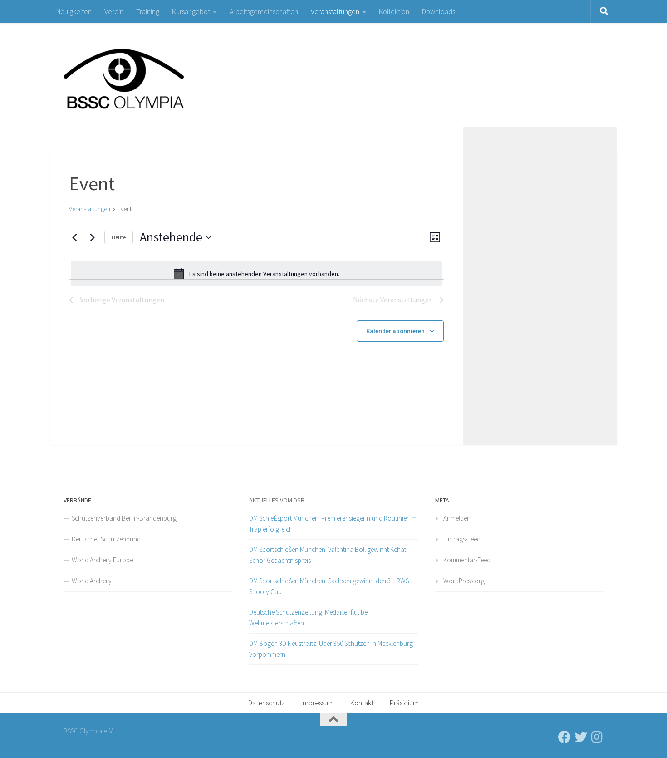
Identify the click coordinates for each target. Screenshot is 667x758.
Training (147, 11)
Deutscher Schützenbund (106, 539)
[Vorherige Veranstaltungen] (74, 237)
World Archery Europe (102, 560)
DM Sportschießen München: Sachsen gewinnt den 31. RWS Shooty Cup (329, 586)
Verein (113, 11)
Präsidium (404, 702)
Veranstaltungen (335, 11)
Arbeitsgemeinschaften (264, 11)
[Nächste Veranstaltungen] (92, 237)
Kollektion (394, 11)
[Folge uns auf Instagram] (597, 737)
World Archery (92, 580)
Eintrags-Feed (462, 539)
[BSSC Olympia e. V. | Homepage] (145, 75)
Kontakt (361, 702)
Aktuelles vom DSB (276, 500)
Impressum (317, 702)
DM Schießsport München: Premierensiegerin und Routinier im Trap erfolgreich (333, 523)
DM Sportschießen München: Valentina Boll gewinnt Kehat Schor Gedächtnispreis (327, 555)
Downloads (438, 11)
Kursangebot (191, 11)
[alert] (256, 273)
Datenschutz (266, 702)
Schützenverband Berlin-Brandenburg (124, 518)
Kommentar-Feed (466, 560)
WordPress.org (464, 580)
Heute (119, 237)
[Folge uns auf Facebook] (564, 737)
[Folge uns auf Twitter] (580, 737)
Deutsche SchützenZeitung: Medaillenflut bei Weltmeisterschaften (309, 617)
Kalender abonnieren (395, 331)
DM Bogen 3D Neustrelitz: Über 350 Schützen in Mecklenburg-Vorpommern (332, 649)
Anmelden (457, 518)
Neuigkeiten (74, 11)
